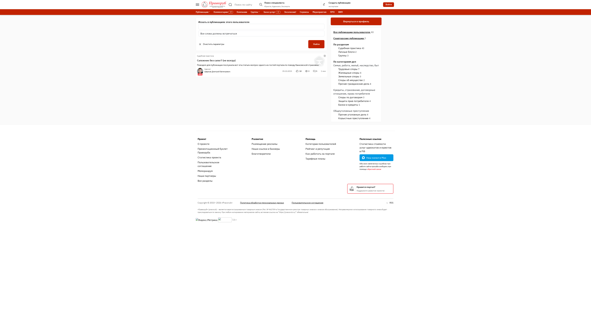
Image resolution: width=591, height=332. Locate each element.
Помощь (310, 138)
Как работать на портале (320, 153)
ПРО (332, 12)
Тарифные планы (315, 158)
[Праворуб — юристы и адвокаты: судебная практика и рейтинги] (214, 5)
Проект (202, 138)
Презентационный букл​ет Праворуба (213, 150)
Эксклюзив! (290, 12)
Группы (342, 55)
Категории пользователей (321, 143)
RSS (391, 202)
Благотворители (261, 153)
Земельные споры (348, 76)
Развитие (257, 138)
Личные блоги (346, 51)
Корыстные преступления (353, 118)
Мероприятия (319, 12)
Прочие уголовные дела (352, 114)
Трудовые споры (348, 69)
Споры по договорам (350, 97)
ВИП (340, 12)
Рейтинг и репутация (318, 148)
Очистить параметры (213, 44)
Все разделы (205, 180)
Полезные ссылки (370, 138)
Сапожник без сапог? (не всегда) (216, 60)
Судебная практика (349, 48)
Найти (316, 44)
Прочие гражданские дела (353, 83)
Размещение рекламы (264, 143)
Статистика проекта (209, 157)
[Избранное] (325, 56)
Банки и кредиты (348, 104)
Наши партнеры (207, 175)
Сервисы (304, 12)
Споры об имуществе (350, 80)
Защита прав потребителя (353, 101)
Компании (242, 12)
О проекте (203, 143)
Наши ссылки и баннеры (266, 148)
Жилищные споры (348, 72)
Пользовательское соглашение (208, 164)
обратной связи (374, 169)
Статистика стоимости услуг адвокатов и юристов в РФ (375, 147)
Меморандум (205, 170)
